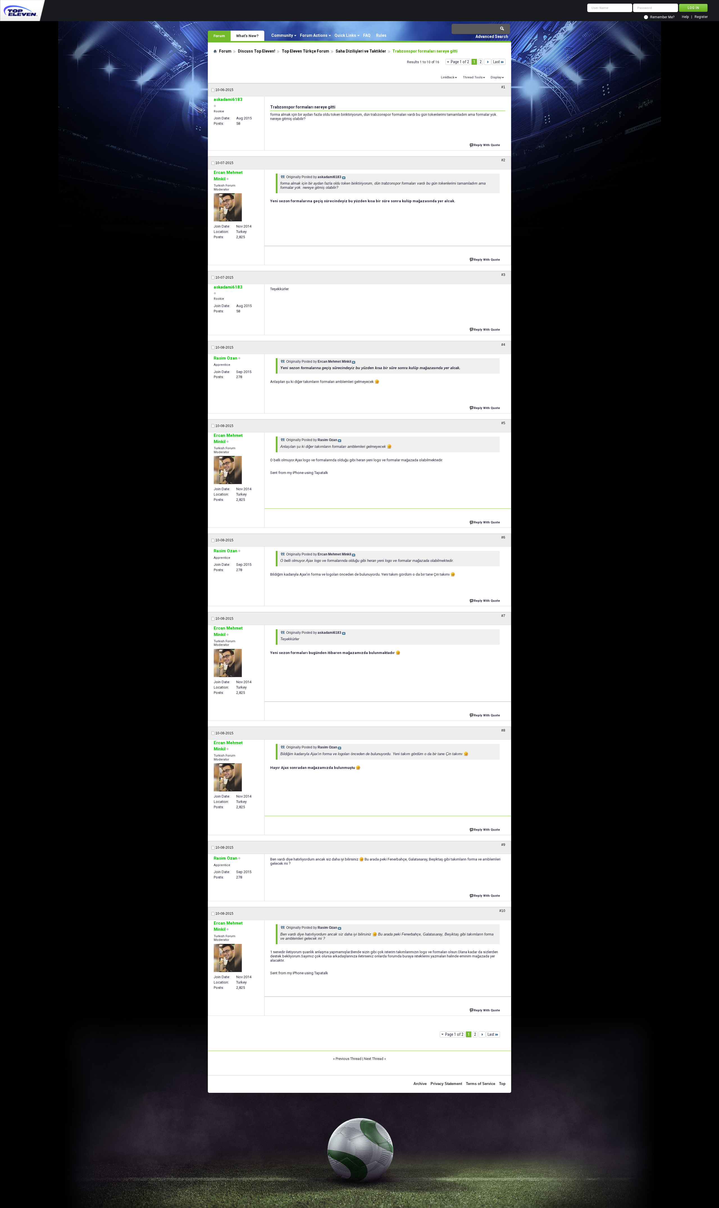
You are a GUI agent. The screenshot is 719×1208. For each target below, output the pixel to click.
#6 (503, 537)
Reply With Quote (487, 145)
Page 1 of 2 (460, 62)
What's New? (247, 35)
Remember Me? (662, 17)
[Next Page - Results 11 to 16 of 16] (487, 62)
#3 (503, 275)
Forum (219, 35)
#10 (502, 911)
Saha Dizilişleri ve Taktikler (361, 51)
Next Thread (373, 1059)
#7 (503, 616)
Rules (381, 35)
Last (496, 62)
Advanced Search (491, 36)
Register (701, 17)
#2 (503, 160)
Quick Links (345, 35)
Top (502, 1084)
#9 (503, 845)
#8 (503, 730)
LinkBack (447, 77)
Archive (420, 1084)
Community (282, 35)
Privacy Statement (446, 1084)
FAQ (366, 35)
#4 (503, 345)
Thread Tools (473, 77)
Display (496, 77)
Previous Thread (348, 1059)
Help (685, 17)
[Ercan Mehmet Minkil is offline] (228, 207)
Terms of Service (480, 1084)
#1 (503, 87)
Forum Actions (313, 35)
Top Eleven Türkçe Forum (305, 51)
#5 (503, 423)
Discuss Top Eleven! (256, 51)
